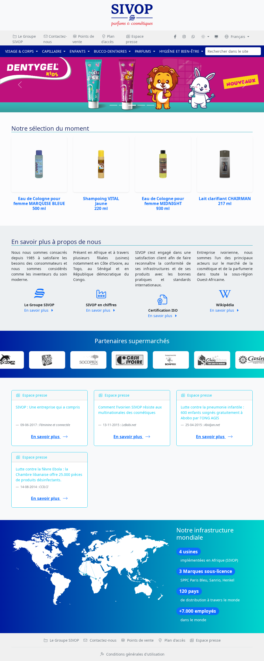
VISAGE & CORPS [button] (20, 51)
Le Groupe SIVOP (24, 39)
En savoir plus (37, 310)
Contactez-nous (55, 39)
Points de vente (83, 39)
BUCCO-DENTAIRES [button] (111, 51)
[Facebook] (175, 37)
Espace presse (135, 39)
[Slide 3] (141, 105)
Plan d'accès (107, 39)
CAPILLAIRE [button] (52, 51)
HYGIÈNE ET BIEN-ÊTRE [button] (179, 51)
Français (238, 36)
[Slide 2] (132, 105)
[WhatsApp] (193, 37)
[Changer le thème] (205, 37)
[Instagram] (184, 37)
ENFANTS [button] (78, 51)
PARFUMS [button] (143, 51)
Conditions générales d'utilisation (135, 654)
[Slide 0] (113, 105)
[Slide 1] (123, 105)
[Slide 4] (150, 105)
